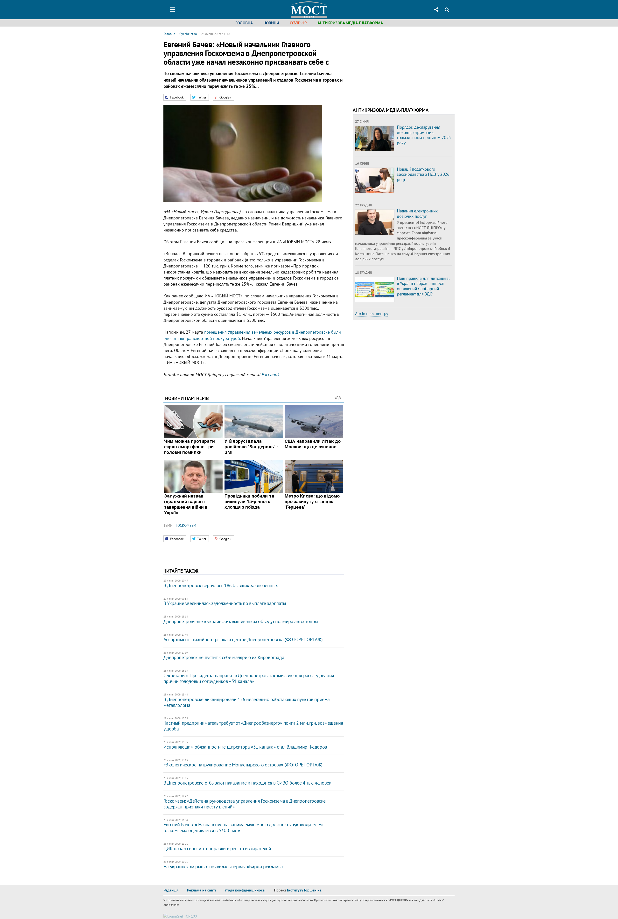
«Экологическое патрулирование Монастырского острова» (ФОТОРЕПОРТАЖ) (243, 765)
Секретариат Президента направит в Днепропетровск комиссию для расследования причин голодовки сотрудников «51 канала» (248, 678)
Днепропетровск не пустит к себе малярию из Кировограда (223, 657)
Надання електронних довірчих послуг (417, 213)
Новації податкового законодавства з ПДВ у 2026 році (423, 174)
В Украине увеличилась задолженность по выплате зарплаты (224, 603)
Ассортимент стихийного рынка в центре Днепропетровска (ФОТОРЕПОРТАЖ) (243, 639)
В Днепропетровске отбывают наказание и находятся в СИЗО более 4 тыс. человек (247, 783)
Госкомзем (186, 525)
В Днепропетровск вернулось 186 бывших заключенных (220, 585)
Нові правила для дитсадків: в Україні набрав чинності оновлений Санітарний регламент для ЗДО (423, 286)
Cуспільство (188, 34)
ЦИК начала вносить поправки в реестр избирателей (217, 848)
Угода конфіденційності (245, 890)
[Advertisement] (393, 65)
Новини (271, 23)
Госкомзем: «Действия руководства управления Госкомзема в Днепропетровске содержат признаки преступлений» (244, 804)
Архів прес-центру (371, 313)
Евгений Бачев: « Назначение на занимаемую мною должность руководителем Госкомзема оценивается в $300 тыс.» (243, 827)
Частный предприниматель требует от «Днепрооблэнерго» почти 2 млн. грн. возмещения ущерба (253, 726)
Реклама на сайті (201, 890)
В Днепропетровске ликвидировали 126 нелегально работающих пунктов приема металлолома (246, 702)
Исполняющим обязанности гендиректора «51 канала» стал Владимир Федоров (245, 747)
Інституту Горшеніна (304, 890)
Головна (244, 23)
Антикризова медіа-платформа (350, 23)
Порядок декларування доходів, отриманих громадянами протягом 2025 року (424, 135)
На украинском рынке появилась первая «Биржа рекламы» (223, 866)
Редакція (170, 890)
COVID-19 (298, 23)
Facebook (270, 374)
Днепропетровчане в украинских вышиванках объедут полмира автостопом (240, 621)
